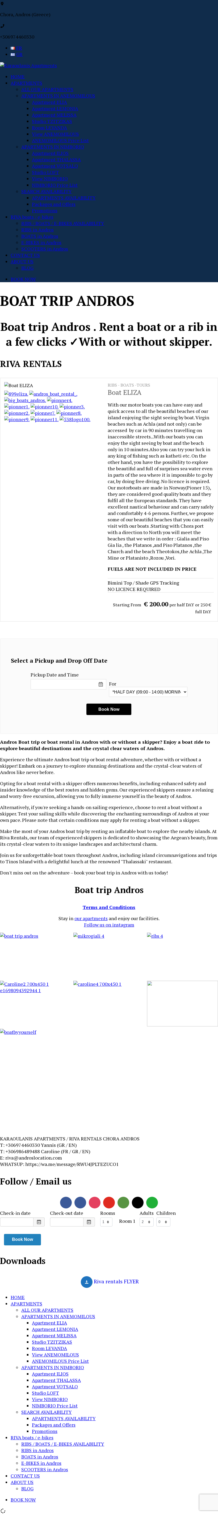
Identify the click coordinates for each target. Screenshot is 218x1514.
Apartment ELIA (49, 102)
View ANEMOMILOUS (55, 134)
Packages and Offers (54, 204)
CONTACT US (25, 255)
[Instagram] (94, 1202)
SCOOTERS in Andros (44, 249)
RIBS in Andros (37, 229)
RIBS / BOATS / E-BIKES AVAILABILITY (62, 223)
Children (166, 1213)
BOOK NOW (23, 279)
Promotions (44, 210)
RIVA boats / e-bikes (32, 217)
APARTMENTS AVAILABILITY (64, 197)
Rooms (107, 1213)
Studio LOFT (45, 172)
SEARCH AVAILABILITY (46, 191)
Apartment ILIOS (50, 153)
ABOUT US (22, 261)
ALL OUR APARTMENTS (47, 89)
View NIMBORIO (50, 178)
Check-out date (66, 1213)
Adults (147, 1213)
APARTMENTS (26, 83)
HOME (18, 76)
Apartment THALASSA (56, 159)
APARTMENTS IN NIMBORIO (52, 146)
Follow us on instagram (109, 924)
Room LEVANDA (49, 127)
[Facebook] (66, 1202)
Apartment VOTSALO (55, 166)
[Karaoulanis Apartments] (28, 65)
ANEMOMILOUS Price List (60, 140)
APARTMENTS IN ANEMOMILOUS (58, 95)
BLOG (27, 268)
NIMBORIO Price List (55, 185)
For (112, 683)
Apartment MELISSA (54, 115)
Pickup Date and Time (55, 674)
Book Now (22, 1239)
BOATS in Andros (39, 236)
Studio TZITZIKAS (52, 121)
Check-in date (15, 1213)
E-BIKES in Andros (41, 242)
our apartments (91, 918)
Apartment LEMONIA (55, 108)
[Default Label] (80, 1202)
